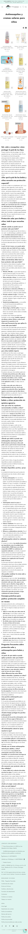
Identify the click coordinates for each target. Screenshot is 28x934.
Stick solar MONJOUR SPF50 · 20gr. (21, 137)
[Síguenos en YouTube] (13, 926)
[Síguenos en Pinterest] (9, 926)
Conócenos (4, 894)
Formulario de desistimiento (8, 891)
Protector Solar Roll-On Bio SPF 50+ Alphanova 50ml (7, 116)
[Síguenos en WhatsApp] (17, 926)
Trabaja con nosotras (6, 899)
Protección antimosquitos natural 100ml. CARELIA (20, 70)
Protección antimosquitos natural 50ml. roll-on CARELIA (7, 94)
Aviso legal (4, 906)
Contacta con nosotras (6, 897)
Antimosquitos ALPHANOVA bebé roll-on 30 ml (7, 48)
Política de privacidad (6, 919)
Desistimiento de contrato (7, 909)
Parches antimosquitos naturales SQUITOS (7, 70)
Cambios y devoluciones (7, 889)
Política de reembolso (6, 911)
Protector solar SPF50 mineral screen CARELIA (20, 116)
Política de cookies (6, 917)
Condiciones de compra (7, 883)
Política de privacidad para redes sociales (11, 922)
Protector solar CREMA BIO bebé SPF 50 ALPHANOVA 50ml (20, 93)
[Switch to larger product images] (23, 27)
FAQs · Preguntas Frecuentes (8, 881)
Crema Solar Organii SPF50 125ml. (21, 47)
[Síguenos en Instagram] (6, 926)
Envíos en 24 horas (6, 886)
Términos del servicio (6, 914)
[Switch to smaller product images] (26, 27)
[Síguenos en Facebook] (2, 926)
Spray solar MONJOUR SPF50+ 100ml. (7, 137)
